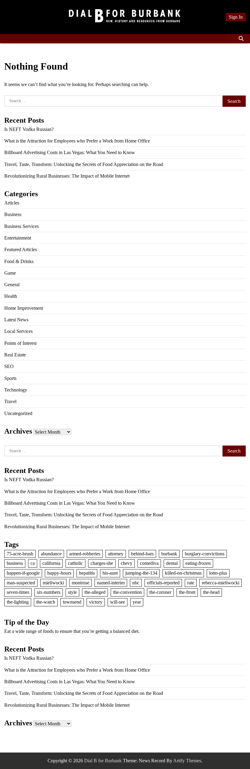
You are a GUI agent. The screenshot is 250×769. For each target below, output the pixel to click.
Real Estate (15, 354)
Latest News (16, 319)
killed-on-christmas (183, 573)
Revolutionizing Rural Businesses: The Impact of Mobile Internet (67, 176)
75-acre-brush (20, 553)
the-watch (45, 602)
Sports (10, 378)
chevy (126, 563)
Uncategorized (18, 413)
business (15, 563)
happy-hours (59, 573)
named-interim (111, 582)
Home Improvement (23, 308)
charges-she (102, 563)
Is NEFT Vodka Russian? (29, 129)
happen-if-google (23, 573)
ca (32, 563)
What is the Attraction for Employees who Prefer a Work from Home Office (77, 140)
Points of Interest (20, 343)
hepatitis (87, 573)
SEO (9, 366)
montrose (80, 582)
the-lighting (18, 602)
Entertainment (17, 237)
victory (95, 602)
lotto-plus (218, 573)
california (51, 563)
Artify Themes (187, 760)
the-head (211, 592)
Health (10, 296)
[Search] (241, 38)
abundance (51, 553)
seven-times (18, 592)
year (137, 602)
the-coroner (160, 592)
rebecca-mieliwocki (220, 582)
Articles (11, 202)
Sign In (236, 17)
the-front (187, 592)
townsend (72, 602)
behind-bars (142, 553)
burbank (169, 553)
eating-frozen (198, 563)
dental (172, 563)
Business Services (21, 226)
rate (190, 582)
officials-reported (163, 582)
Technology (15, 389)
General (12, 284)
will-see (117, 602)
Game (10, 273)
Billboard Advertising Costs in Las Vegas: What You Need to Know (69, 152)
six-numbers (48, 592)
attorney (115, 553)
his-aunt (110, 573)
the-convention (127, 592)
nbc (135, 582)
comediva (149, 563)
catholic (75, 563)
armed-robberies (84, 553)
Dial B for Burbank (103, 760)
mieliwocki (53, 582)
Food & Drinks (19, 261)
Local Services (18, 331)
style (72, 592)
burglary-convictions (204, 553)
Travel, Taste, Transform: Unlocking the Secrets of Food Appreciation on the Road (83, 164)
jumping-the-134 (141, 573)
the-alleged (94, 592)
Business (12, 214)
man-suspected (21, 582)
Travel (10, 401)
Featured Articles (20, 249)
